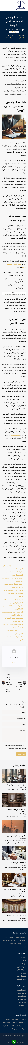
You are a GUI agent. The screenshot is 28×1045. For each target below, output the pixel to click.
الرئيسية (23, 957)
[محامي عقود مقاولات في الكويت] (14, 826)
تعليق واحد (6, 789)
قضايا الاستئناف (11, 920)
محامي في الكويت (14, 31)
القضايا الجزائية (21, 976)
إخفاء (17, 81)
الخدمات (23, 973)
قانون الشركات (11, 867)
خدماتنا (24, 960)
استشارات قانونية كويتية (20, 816)
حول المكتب (22, 963)
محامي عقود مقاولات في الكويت (16, 836)
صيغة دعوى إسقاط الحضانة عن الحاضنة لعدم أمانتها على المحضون (13, 593)
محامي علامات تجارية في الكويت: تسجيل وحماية (14, 890)
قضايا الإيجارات (21, 1002)
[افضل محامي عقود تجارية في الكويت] (14, 776)
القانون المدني (11, 840)
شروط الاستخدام (22, 1042)
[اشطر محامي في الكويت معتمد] (14, 906)
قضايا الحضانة (22, 999)
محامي (5, 867)
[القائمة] (3, 5)
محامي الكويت (15, 435)
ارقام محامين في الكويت (18, 862)
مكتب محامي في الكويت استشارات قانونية (15, 810)
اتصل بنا (23, 1008)
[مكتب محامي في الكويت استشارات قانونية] (14, 800)
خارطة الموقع (22, 993)
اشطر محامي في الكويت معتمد (16, 916)
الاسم (23, 712)
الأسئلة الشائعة (21, 990)
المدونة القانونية (21, 967)
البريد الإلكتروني (20, 718)
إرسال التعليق (21, 754)
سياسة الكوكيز (21, 1005)
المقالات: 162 (14, 662)
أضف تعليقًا (22, 730)
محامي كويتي (9, 937)
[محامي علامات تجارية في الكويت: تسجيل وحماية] (14, 880)
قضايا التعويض (18, 842)
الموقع (23, 724)
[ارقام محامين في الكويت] (14, 853)
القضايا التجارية (23, 789)
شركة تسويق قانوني (10, 1036)
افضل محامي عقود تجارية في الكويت (15, 785)
